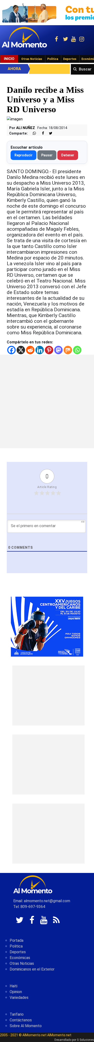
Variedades (19, 997)
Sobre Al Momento (26, 1026)
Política (52, 59)
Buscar (85, 69)
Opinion (16, 991)
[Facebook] (11, 350)
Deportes (69, 59)
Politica (16, 946)
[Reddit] (30, 350)
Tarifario (17, 1014)
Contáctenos (21, 1020)
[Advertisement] (47, 401)
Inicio (9, 59)
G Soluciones (85, 1040)
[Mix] (68, 350)
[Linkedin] (39, 350)
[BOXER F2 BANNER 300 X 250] (47, 626)
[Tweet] (48, 133)
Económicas (20, 957)
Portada (16, 940)
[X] (21, 350)
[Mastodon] (58, 350)
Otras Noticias (31, 59)
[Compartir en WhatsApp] (32, 133)
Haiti (13, 986)
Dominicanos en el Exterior (32, 969)
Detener (67, 155)
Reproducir (23, 155)
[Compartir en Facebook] (40, 133)
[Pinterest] (49, 350)
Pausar (47, 155)
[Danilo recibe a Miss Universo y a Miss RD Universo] (15, 119)
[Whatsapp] (77, 350)
